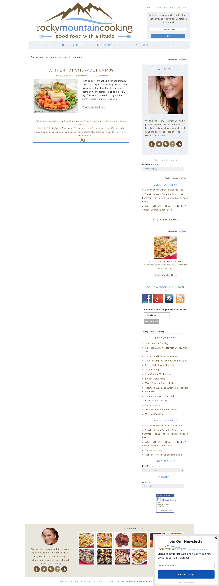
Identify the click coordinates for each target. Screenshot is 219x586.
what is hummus (84, 135)
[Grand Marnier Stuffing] (165, 247)
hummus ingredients (56, 132)
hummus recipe (75, 132)
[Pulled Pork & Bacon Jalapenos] (122, 540)
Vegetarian (81, 124)
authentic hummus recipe (97, 128)
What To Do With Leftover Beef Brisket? (165, 206)
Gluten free (98, 121)
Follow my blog (166, 510)
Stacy (148, 450)
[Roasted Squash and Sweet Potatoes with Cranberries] (139, 556)
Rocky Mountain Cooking (89, 20)
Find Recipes (148, 466)
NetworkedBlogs (163, 495)
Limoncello (159, 450)
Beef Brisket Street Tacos (158, 209)
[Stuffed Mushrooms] (104, 556)
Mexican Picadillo (154, 414)
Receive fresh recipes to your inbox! (165, 309)
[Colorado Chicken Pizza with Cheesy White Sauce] (104, 540)
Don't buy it (85, 121)
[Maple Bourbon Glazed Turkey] (122, 556)
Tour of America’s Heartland (159, 396)
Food (159, 505)
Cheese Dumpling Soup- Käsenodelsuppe (166, 360)
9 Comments (167, 268)
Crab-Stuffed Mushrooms (158, 374)
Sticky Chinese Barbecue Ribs (168, 189)
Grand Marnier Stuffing (165, 261)
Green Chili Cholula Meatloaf (159, 365)
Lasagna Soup (152, 369)
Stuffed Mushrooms (155, 378)
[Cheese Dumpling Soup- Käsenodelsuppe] (139, 540)
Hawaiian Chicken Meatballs (168, 454)
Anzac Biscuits (152, 405)
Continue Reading (93, 107)
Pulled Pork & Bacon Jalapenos (161, 356)
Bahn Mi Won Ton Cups (157, 400)
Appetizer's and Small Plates (63, 121)
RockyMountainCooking (166, 500)
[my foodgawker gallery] (165, 219)
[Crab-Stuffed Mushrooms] (86, 556)
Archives (146, 482)
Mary (147, 454)
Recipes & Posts (150, 164)
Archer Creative (135, 581)
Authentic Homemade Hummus (81, 70)
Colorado (160, 506)
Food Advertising (171, 59)
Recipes (109, 121)
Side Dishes (120, 121)
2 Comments (102, 76)
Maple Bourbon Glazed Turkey (160, 383)
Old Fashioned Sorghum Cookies (161, 409)
